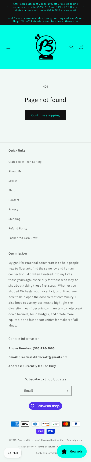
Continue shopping (45, 115)
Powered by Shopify (52, 440)
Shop (11, 190)
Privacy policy (26, 446)
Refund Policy (17, 228)
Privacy (13, 209)
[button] (8, 46)
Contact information (47, 452)
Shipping (14, 219)
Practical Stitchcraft (29, 440)
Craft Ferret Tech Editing (25, 162)
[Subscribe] (66, 391)
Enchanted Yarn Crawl (23, 238)
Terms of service (46, 446)
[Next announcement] (83, 7)
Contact (13, 200)
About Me (15, 171)
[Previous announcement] (7, 7)
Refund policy (74, 440)
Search (13, 181)
